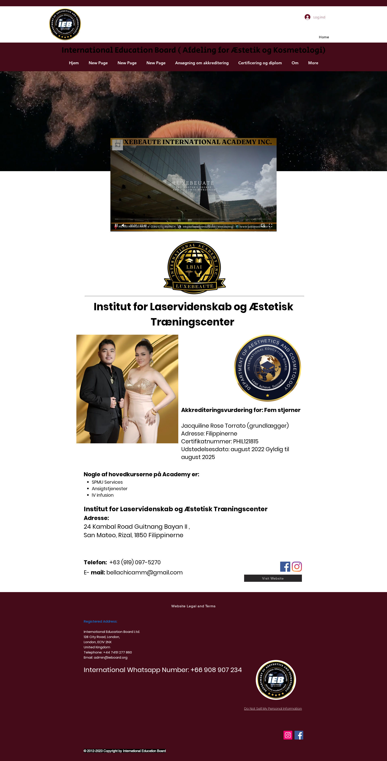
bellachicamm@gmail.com (144, 572)
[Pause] (116, 225)
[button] (201, 63)
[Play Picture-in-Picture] (263, 225)
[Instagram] (288, 735)
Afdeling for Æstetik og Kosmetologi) (254, 50)
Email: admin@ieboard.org (105, 657)
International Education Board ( (121, 50)
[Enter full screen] (270, 225)
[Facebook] (299, 735)
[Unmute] (124, 225)
